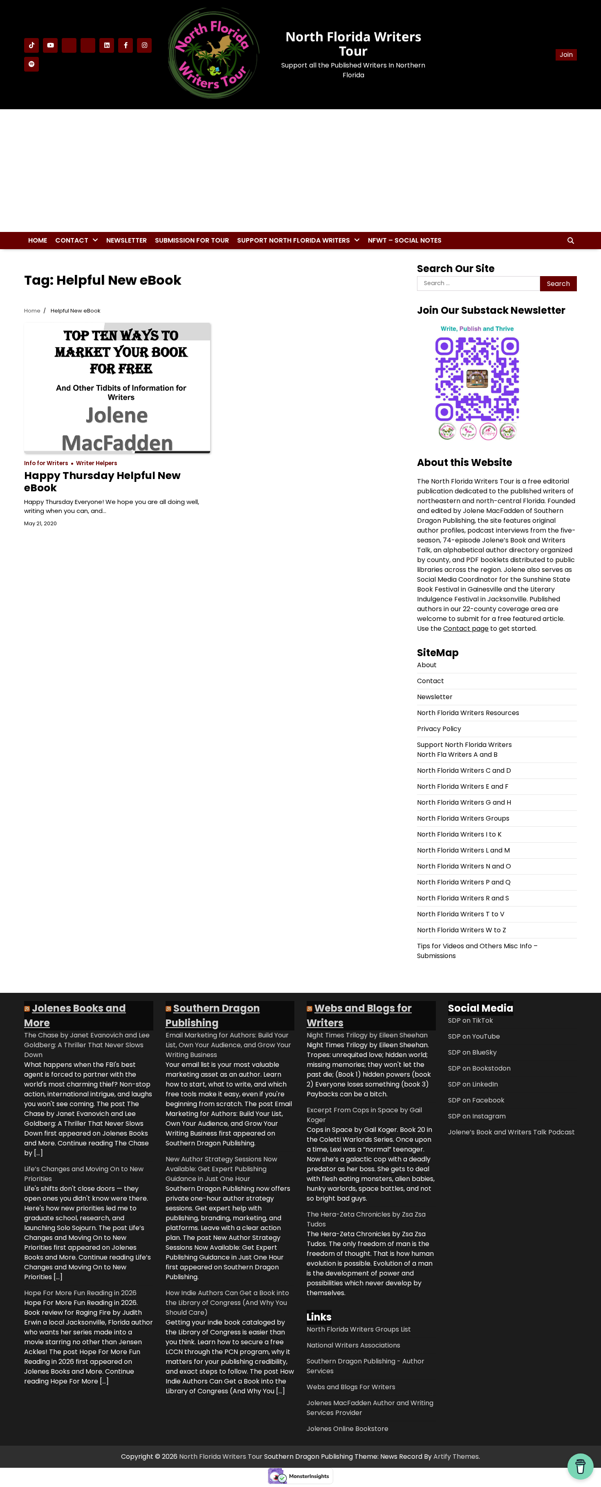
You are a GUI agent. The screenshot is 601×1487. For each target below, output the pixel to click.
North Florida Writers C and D (464, 770)
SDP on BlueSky (472, 1052)
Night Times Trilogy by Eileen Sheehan (367, 1035)
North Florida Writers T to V (461, 914)
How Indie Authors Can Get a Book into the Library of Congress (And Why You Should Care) (227, 1302)
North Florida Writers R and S (463, 898)
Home (37, 240)
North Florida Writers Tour (353, 43)
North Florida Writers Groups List (359, 1329)
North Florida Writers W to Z (461, 930)
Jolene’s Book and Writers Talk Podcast (511, 1132)
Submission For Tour (192, 240)
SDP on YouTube (474, 1036)
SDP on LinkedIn (473, 1084)
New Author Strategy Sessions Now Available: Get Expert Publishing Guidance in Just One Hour (221, 1168)
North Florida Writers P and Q (464, 882)
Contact (71, 240)
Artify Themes (456, 1456)
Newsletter (126, 240)
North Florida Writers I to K (459, 834)
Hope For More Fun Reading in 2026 (80, 1293)
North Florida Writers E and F (463, 786)
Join (566, 54)
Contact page (466, 628)
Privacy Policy (439, 728)
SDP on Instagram (477, 1116)
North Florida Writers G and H (464, 802)
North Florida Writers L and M (463, 850)
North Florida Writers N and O (464, 866)
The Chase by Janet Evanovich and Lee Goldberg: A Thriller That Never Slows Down (87, 1045)
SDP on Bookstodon (479, 1068)
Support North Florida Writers (293, 240)
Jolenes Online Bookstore (347, 1428)
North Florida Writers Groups (463, 818)
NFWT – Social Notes (405, 240)
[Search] (571, 240)
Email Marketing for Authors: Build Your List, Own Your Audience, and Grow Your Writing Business (228, 1045)
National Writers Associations (353, 1345)
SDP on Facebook (476, 1100)
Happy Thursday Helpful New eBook (102, 481)
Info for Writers (46, 463)
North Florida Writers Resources (468, 713)
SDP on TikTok (470, 1020)
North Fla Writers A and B (457, 754)
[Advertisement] (300, 170)
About (427, 665)
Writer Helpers (96, 463)
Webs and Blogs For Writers (351, 1387)
